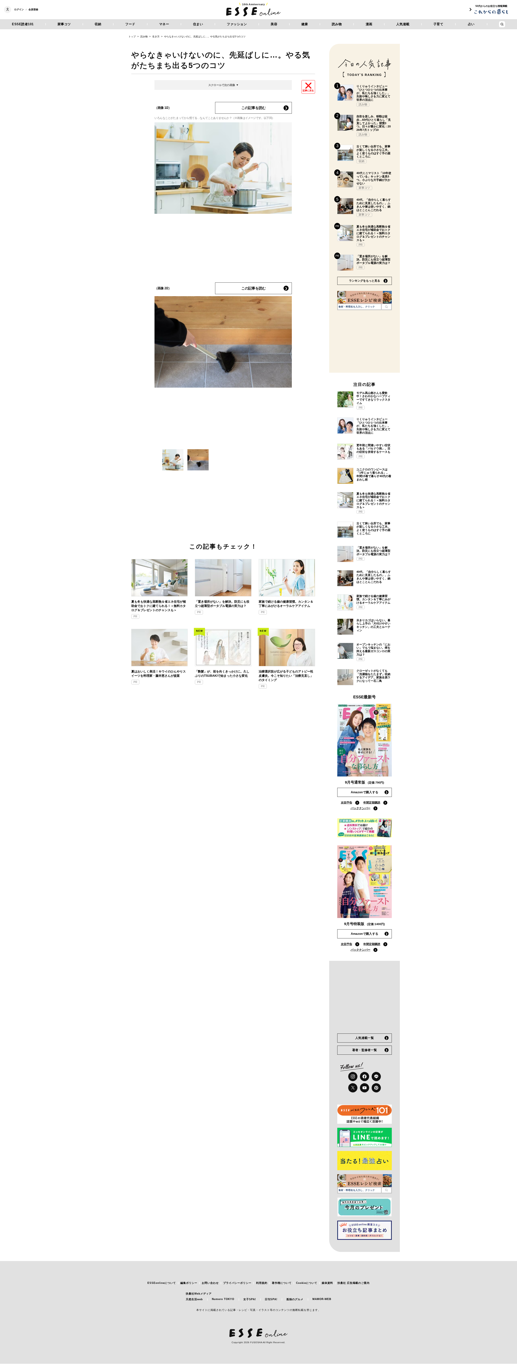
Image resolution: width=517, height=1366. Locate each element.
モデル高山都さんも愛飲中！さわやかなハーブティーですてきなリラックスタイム (373, 398)
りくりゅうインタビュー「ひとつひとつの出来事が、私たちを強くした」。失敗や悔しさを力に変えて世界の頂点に (373, 93)
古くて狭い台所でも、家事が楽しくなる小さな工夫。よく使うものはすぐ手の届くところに (373, 151)
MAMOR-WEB (321, 1299)
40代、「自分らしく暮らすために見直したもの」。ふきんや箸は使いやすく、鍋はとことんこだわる (373, 204)
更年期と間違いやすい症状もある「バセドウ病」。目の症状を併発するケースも (373, 449)
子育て (438, 24)
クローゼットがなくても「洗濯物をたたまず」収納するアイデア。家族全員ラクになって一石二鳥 (373, 675)
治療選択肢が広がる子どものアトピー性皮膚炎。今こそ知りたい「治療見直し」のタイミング (286, 676)
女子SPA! (249, 1299)
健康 (304, 24)
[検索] (386, 306)
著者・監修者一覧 (364, 1050)
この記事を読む (253, 108)
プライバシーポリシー (237, 1282)
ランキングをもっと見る (364, 280)
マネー (164, 24)
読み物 (337, 24)
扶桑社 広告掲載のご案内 (353, 1282)
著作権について (282, 1282)
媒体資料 (327, 1282)
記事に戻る (308, 90)
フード (130, 24)
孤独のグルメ (294, 1299)
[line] (376, 1076)
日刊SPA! (271, 1299)
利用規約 (261, 1282)
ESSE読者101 (23, 24)
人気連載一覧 (364, 1038)
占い (471, 24)
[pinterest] (376, 1087)
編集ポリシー (188, 1282)
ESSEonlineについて (161, 1282)
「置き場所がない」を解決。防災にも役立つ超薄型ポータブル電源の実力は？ (222, 603)
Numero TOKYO (223, 1299)
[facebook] (364, 1076)
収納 (98, 24)
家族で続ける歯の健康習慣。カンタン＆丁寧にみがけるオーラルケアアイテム (286, 603)
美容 (274, 24)
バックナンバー (360, 808)
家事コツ (64, 24)
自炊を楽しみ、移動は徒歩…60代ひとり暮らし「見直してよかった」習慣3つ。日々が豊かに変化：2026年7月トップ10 (373, 123)
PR (135, 616)
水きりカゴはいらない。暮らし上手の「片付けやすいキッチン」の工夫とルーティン (373, 625)
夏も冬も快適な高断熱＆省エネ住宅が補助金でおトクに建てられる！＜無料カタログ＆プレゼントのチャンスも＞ (158, 606)
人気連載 (403, 24)
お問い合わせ (210, 1282)
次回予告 (346, 802)
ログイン (19, 9)
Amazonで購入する (364, 792)
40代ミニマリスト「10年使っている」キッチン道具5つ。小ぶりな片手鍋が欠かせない (373, 178)
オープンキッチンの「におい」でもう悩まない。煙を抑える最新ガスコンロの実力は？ (373, 649)
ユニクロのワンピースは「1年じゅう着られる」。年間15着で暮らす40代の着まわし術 (373, 474)
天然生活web (194, 1299)
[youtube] (364, 1087)
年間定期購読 (371, 802)
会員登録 (33, 9)
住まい (198, 24)
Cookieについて (306, 1282)
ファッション (237, 24)
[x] (352, 1087)
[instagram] (352, 1076)
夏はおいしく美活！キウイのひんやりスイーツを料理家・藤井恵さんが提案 (158, 673)
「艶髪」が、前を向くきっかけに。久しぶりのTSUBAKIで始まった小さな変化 (222, 673)
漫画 (369, 24)
